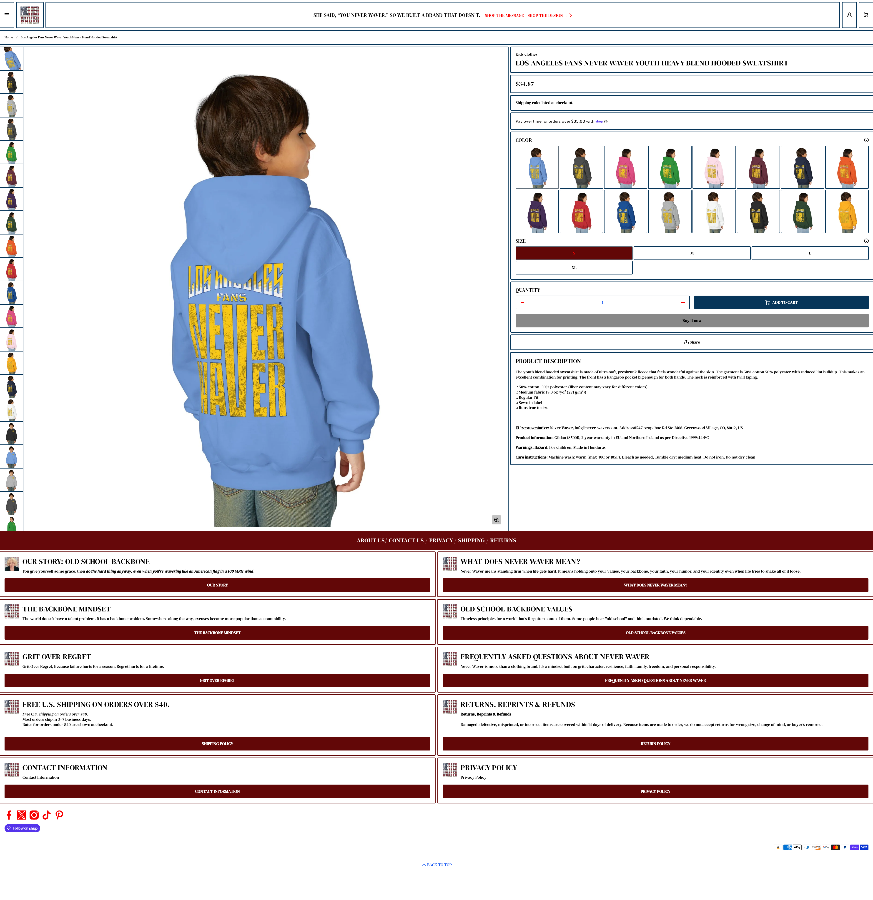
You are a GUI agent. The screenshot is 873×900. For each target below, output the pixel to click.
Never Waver (731, 847)
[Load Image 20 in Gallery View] (11, 503)
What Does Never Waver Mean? (520, 561)
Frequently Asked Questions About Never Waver (555, 657)
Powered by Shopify (755, 847)
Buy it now (692, 320)
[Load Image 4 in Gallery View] (11, 128)
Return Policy (655, 743)
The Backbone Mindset (67, 609)
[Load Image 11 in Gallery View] (11, 292)
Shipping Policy (217, 743)
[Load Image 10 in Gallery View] (11, 269)
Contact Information (65, 768)
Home (9, 37)
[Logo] (30, 15)
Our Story (217, 585)
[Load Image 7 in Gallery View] (11, 199)
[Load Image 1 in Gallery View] (11, 58)
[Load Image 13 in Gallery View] (11, 339)
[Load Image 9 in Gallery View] (11, 245)
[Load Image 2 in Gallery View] (11, 82)
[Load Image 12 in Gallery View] (11, 316)
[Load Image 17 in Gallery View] (11, 433)
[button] (866, 14)
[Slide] (866, 140)
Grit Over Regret (57, 657)
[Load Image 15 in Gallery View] (11, 386)
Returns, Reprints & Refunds (518, 704)
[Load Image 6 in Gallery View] (11, 175)
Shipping (523, 102)
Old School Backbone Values (517, 609)
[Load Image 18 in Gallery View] (11, 456)
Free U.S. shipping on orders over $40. (96, 704)
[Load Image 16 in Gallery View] (11, 409)
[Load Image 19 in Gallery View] (11, 480)
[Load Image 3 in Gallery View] (11, 105)
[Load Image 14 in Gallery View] (11, 363)
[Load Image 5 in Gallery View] (11, 152)
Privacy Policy (489, 768)
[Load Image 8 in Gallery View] (11, 222)
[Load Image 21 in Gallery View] (11, 526)
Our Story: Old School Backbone (86, 561)
